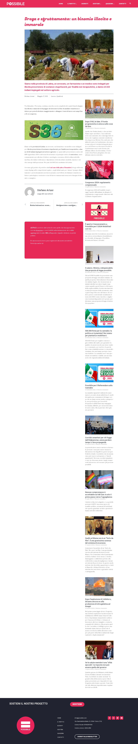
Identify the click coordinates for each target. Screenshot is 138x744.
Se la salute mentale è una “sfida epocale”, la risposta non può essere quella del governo (98, 664)
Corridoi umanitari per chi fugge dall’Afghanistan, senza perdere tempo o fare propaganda (98, 440)
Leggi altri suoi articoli (45, 194)
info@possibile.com (81, 718)
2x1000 (51, 230)
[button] (130, 3)
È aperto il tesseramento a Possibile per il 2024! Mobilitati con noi (98, 226)
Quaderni (109, 4)
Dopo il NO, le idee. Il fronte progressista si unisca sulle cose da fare (99, 123)
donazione (39, 230)
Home (61, 4)
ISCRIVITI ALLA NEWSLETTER (43, 249)
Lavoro (53, 96)
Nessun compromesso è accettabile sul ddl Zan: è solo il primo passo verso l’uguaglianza (98, 494)
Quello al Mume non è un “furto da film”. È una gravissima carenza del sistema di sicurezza (99, 540)
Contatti (122, 4)
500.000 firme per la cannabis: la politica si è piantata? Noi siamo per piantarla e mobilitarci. (98, 333)
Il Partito (71, 4)
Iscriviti (84, 4)
